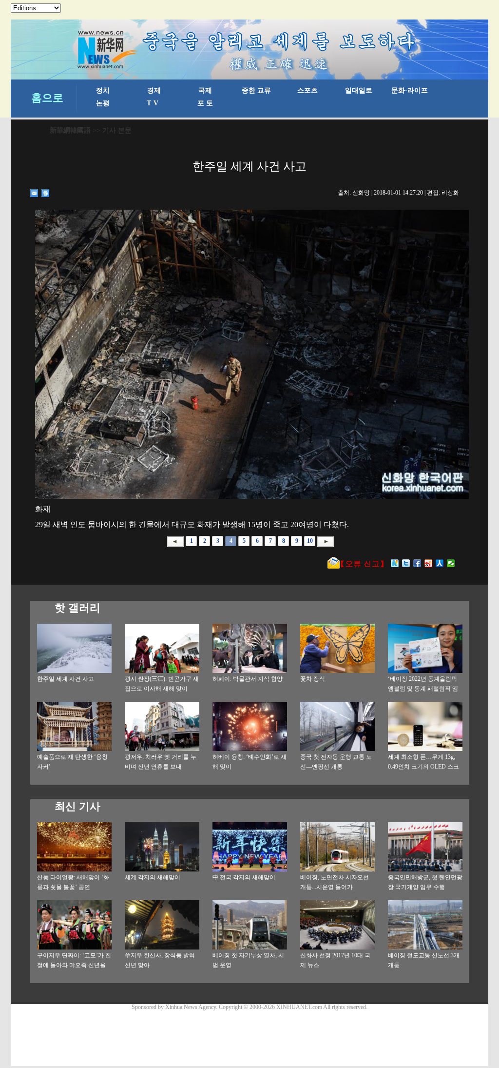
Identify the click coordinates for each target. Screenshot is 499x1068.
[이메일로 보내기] (34, 193)
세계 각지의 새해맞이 (152, 877)
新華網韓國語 (70, 130)
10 (310, 540)
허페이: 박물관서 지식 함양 (247, 678)
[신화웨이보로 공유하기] (395, 563)
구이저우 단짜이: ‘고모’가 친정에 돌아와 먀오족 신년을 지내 (74, 965)
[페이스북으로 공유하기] (417, 563)
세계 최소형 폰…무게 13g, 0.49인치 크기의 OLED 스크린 (423, 766)
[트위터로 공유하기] (406, 563)
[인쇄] (45, 193)
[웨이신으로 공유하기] (451, 563)
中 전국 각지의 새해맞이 (243, 877)
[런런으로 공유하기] (440, 563)
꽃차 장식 (312, 678)
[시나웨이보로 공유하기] (428, 563)
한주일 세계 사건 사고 (65, 678)
